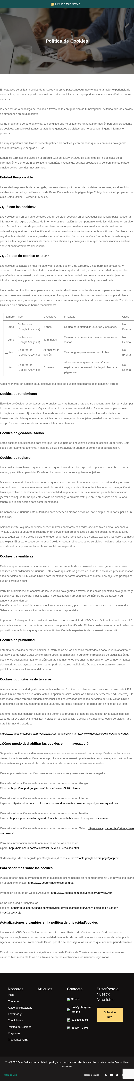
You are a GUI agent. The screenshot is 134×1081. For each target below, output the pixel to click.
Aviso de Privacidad (20, 1007)
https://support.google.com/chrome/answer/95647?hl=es (45, 788)
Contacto (13, 1001)
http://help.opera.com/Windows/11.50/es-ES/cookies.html (44, 848)
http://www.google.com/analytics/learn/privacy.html (82, 892)
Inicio (11, 994)
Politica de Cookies (19, 1026)
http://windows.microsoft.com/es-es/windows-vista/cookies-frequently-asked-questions (65, 803)
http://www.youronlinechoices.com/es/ (51, 882)
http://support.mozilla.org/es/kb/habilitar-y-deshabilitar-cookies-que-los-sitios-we (59, 818)
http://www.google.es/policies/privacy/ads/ (102, 733)
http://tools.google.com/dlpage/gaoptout (95, 858)
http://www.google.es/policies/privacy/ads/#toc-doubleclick (35, 733)
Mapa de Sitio (10, 1075)
